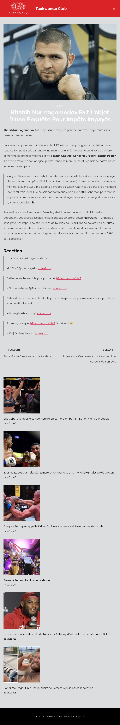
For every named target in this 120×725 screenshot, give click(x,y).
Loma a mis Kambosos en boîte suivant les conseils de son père (89, 356)
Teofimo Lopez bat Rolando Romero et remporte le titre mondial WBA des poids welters (59, 472)
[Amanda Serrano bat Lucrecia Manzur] (60, 557)
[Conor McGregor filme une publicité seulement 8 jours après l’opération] (60, 664)
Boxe (60, 106)
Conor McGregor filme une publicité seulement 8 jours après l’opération (48, 688)
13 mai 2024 (42, 333)
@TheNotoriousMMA (68, 278)
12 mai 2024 (45, 268)
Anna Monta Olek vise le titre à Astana (28, 353)
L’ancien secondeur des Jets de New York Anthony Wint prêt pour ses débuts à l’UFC (56, 634)
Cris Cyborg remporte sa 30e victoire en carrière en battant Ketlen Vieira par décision (57, 418)
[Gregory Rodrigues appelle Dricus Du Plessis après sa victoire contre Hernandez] (60, 503)
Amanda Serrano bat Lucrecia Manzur (27, 580)
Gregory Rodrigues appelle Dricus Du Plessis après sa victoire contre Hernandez (54, 526)
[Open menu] (113, 8)
